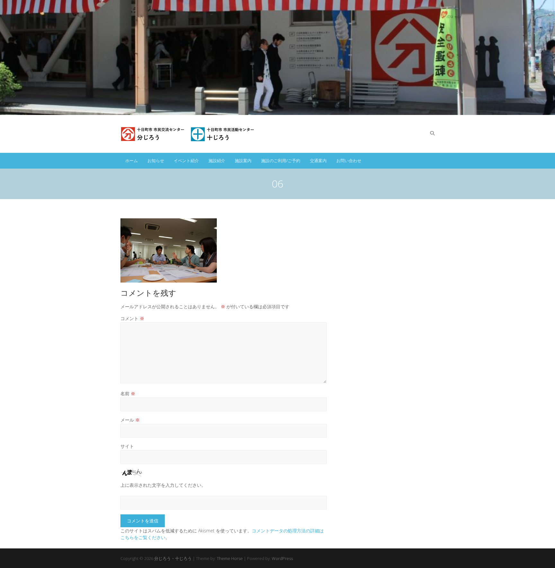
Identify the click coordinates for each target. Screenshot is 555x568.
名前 (127, 393)
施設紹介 (216, 160)
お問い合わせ (348, 160)
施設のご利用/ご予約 (280, 160)
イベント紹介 (186, 160)
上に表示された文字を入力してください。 (163, 485)
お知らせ (155, 160)
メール (130, 420)
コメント (132, 318)
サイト (127, 446)
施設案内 (243, 160)
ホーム (131, 160)
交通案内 (318, 160)
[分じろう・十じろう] (188, 134)
